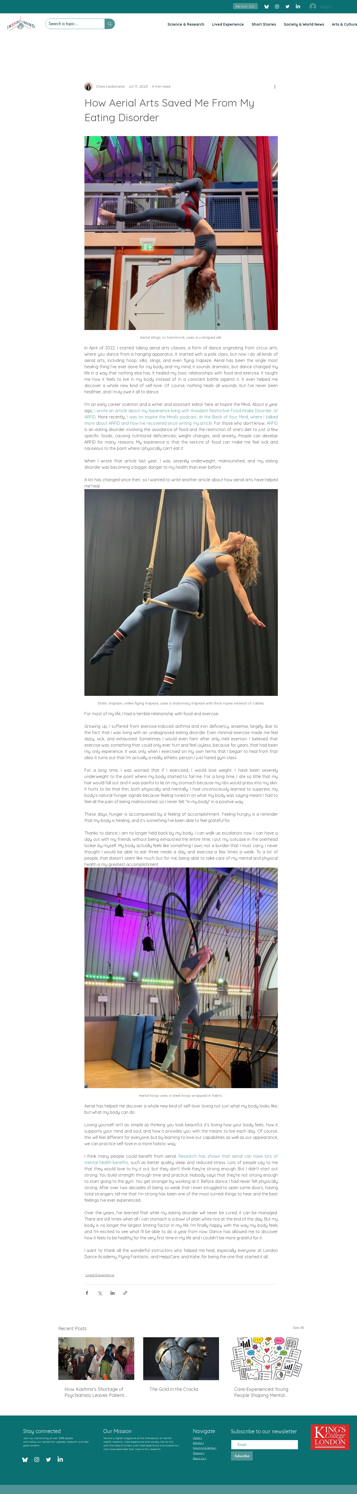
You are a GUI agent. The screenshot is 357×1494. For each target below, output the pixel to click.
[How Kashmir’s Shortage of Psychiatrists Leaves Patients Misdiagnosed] (96, 1358)
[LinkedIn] (298, 6)
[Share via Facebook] (86, 1292)
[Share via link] (125, 1292)
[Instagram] (277, 6)
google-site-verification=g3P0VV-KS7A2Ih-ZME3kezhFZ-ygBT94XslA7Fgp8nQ (139, 1460)
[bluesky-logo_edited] (266, 6)
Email (236, 1435)
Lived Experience (99, 1275)
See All (298, 1327)
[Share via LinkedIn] (112, 1292)
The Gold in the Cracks (173, 1389)
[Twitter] (287, 6)
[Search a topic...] (110, 24)
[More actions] (275, 86)
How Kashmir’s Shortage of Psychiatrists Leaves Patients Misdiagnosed (95, 1392)
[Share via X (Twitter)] (99, 1292)
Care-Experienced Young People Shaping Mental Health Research (261, 1392)
